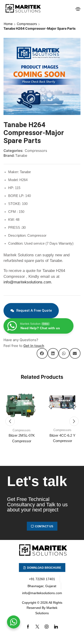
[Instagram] (47, 626)
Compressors (27, 24)
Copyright (29, 602)
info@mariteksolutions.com (27, 282)
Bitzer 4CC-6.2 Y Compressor (62, 438)
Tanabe (21, 155)
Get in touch (33, 345)
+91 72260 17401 (42, 579)
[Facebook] (28, 626)
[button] (77, 9)
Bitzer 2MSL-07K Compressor (22, 438)
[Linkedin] (56, 626)
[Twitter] (37, 626)
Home (8, 24)
